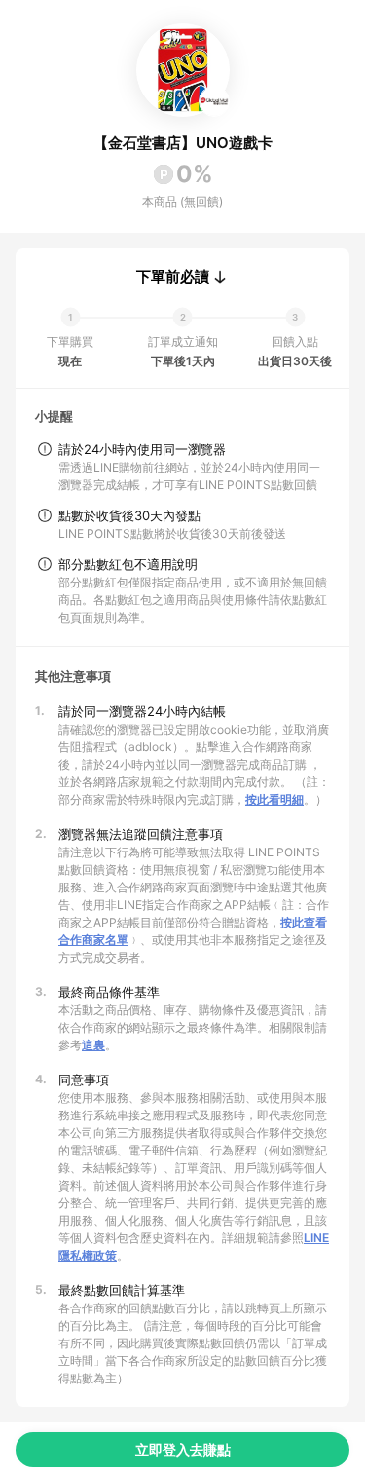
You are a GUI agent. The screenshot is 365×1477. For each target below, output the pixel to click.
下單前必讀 (172, 276)
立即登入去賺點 (183, 1449)
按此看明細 (274, 799)
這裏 (93, 1045)
